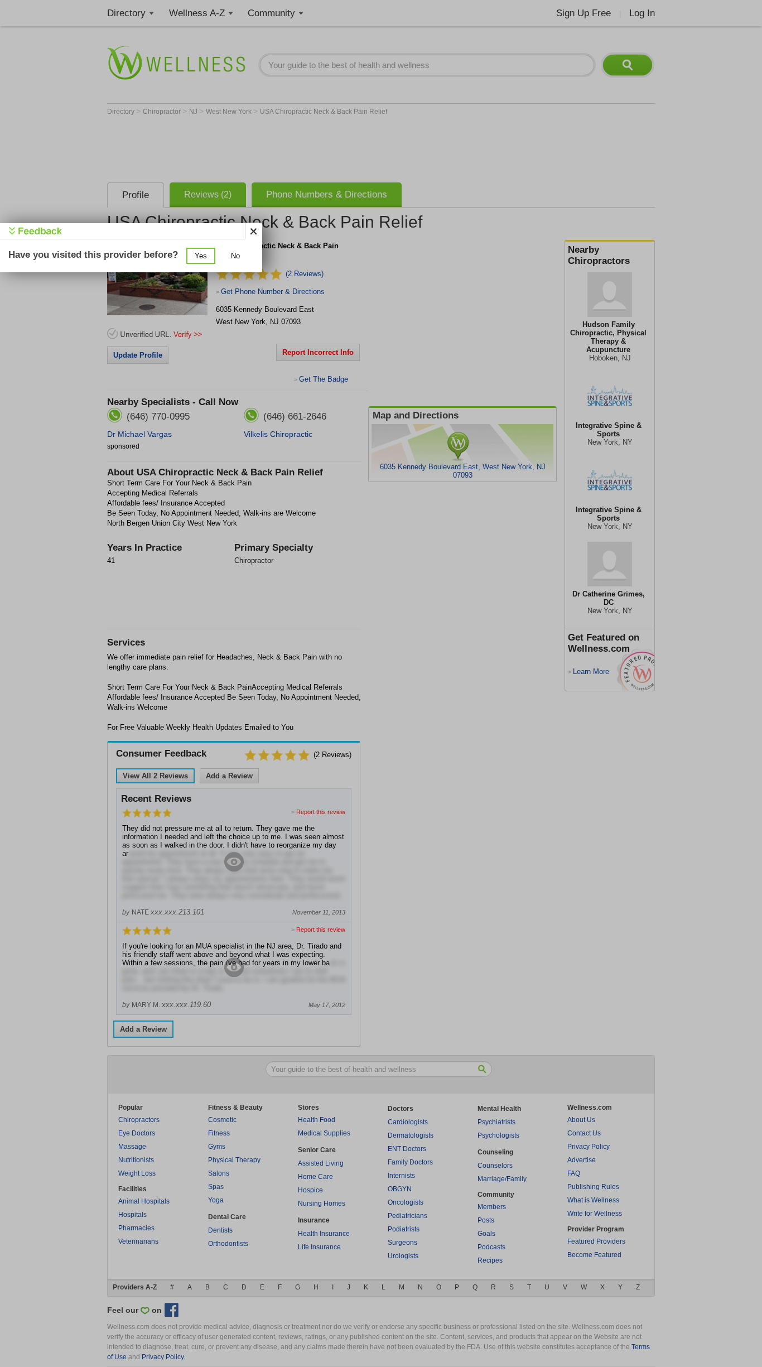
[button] (200, 256)
